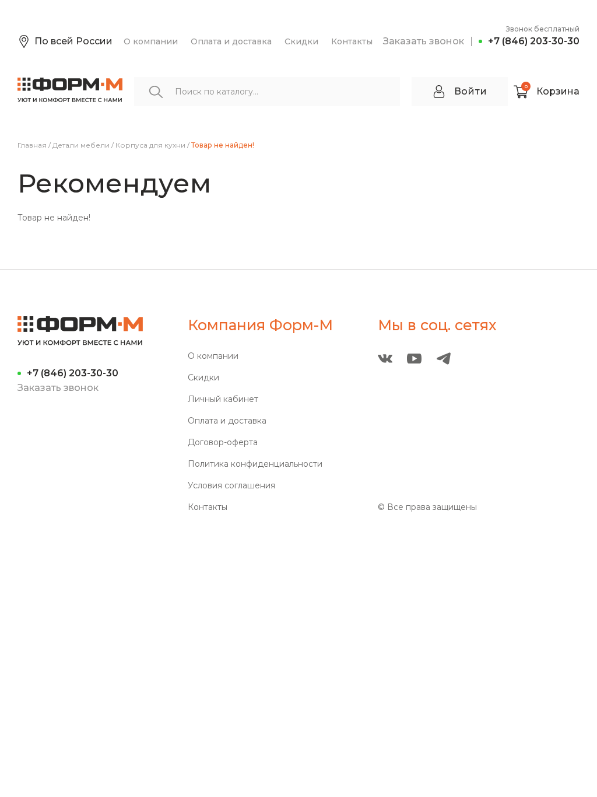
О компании (151, 41)
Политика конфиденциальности (255, 464)
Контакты (352, 41)
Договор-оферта (223, 443)
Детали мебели (81, 145)
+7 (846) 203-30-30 (534, 41)
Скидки (301, 41)
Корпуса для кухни (150, 145)
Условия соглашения (231, 486)
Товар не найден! (222, 145)
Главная (32, 145)
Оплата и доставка (231, 41)
